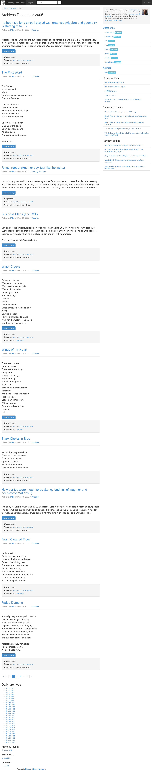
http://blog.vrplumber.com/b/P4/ (23, 202)
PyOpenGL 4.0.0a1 (111, 95)
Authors (107, 67)
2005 (4, 8)
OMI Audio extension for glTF (114, 82)
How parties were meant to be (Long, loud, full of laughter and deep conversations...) (44, 491)
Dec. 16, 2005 (10, 715)
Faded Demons (12, 602)
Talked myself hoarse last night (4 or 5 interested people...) (124, 145)
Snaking (34, 29)
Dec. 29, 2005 (10, 738)
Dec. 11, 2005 (10, 705)
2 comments (20, 340)
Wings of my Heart (14, 349)
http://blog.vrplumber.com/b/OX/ (23, 664)
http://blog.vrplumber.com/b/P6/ (23, 60)
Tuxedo (110, 53)
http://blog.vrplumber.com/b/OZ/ (23, 527)
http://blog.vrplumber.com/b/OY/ (23, 590)
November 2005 (7, 750)
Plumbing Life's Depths (16, 2)
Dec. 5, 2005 (10, 692)
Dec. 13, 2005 (10, 709)
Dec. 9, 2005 (10, 701)
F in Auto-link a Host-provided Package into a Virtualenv (123, 129)
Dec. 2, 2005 (10, 688)
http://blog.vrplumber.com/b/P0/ (23, 477)
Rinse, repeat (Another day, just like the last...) (33, 167)
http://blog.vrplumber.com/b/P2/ (23, 337)
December (12, 8)
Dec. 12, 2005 (10, 707)
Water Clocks (11, 266)
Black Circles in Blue (16, 438)
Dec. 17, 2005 (10, 717)
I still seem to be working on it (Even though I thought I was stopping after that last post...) (124, 150)
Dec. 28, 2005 (10, 736)
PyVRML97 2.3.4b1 (111, 91)
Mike (12, 29)
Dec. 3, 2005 (10, 690)
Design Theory (113, 32)
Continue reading (8, 51)
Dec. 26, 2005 (10, 732)
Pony (109, 45)
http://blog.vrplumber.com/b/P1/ (23, 426)
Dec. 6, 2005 (10, 694)
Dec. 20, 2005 (10, 723)
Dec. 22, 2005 (10, 728)
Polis (109, 41)
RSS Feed (147, 3)
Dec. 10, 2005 (10, 703)
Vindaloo (35, 76)
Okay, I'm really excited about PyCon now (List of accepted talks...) (126, 156)
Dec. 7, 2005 (10, 696)
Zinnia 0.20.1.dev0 (39, 769)
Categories (30, 3)
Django (27, 769)
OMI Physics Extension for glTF (115, 87)
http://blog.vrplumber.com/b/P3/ (23, 254)
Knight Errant (112, 36)
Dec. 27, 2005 (10, 734)
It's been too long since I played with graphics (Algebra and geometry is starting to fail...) (49, 24)
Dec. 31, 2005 (10, 742)
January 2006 (6, 758)
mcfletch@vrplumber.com (113, 20)
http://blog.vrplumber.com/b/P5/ (23, 155)
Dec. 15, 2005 (10, 713)
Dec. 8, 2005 (10, 698)
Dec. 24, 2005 (10, 730)
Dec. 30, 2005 (10, 740)
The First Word (12, 72)
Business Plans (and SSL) (20, 214)
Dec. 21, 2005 (10, 725)
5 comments (20, 429)
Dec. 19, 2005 (10, 721)
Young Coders (113, 62)
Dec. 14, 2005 (10, 711)
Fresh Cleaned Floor (16, 539)
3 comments (20, 593)
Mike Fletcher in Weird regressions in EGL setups (121, 112)
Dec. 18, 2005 (10, 719)
